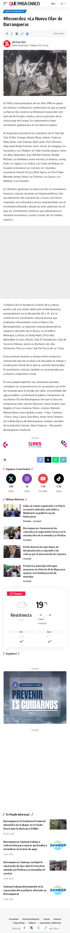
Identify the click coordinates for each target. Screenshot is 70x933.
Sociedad (37, 521)
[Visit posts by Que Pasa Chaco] (7, 43)
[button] (6, 3)
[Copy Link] (22, 33)
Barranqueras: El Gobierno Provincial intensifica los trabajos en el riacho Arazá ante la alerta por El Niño (24, 825)
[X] (11, 483)
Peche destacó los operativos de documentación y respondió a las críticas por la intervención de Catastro (44, 550)
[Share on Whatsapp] (38, 927)
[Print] (27, 33)
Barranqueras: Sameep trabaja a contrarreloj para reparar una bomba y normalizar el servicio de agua (25, 845)
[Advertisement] (35, 262)
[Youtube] (43, 483)
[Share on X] (16, 33)
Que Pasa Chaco (24, 3)
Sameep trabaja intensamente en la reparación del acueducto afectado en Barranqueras (24, 890)
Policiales (27, 521)
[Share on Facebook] (11, 33)
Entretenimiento (14, 11)
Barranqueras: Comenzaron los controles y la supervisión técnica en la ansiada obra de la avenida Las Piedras (44, 532)
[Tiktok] (58, 483)
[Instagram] (27, 483)
